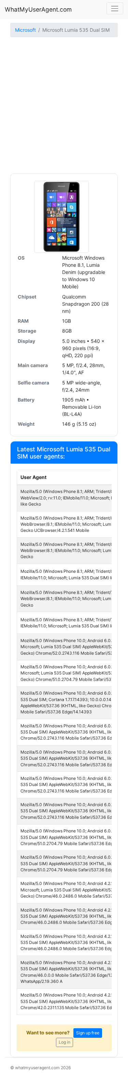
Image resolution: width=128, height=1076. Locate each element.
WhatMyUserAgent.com (38, 9)
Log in (64, 1042)
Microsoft (25, 30)
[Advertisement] (64, 106)
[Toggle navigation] (114, 8)
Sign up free (87, 1032)
